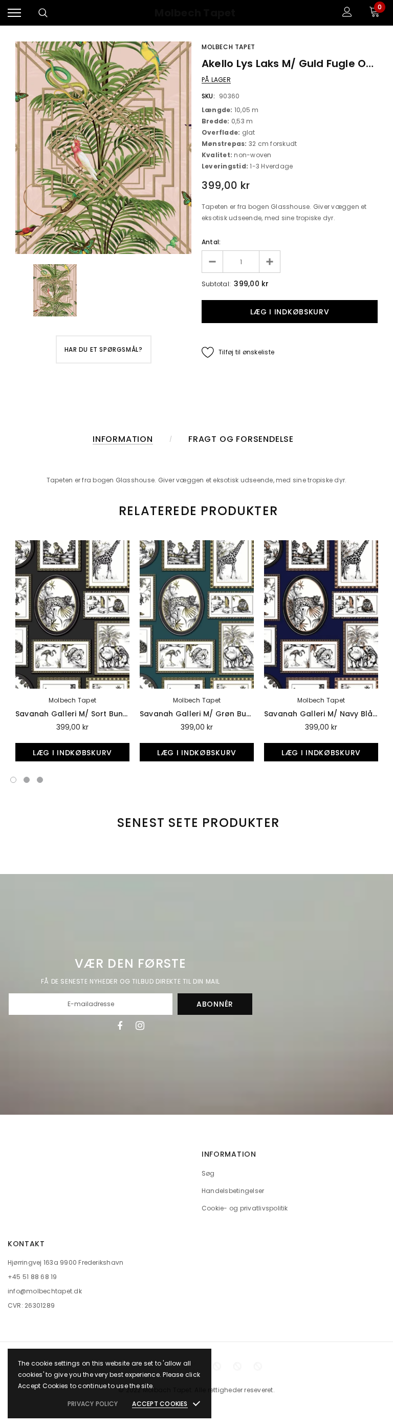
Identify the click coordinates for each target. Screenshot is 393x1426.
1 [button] (13, 780)
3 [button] (40, 780)
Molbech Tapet (195, 13)
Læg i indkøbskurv (72, 753)
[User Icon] (347, 13)
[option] (103, 147)
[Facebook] (119, 1025)
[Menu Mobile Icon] (14, 13)
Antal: (211, 242)
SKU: (208, 96)
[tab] (196, 511)
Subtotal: (216, 284)
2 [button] (27, 780)
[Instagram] (140, 1025)
